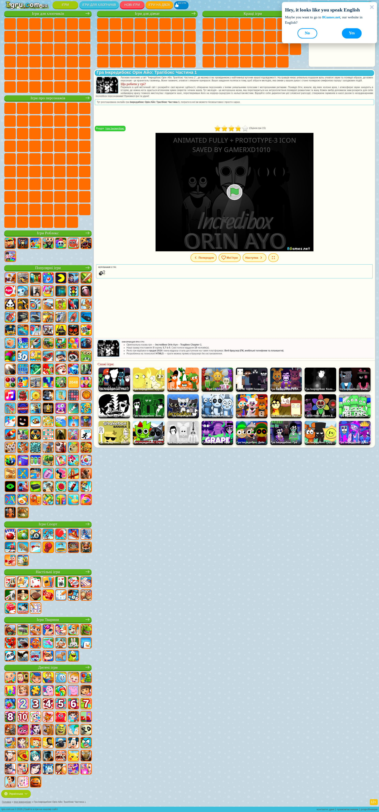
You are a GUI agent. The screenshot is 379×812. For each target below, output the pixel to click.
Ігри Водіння (72, 74)
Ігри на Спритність (270, 24)
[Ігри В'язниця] (10, 513)
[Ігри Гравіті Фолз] (10, 756)
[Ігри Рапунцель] (23, 691)
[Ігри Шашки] (35, 595)
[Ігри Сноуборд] (73, 535)
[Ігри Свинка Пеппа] (73, 691)
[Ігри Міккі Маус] (73, 743)
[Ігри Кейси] (35, 487)
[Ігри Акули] (23, 643)
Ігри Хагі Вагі (84, 171)
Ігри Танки (47, 24)
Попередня (206, 257)
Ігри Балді (60, 171)
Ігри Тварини (48, 619)
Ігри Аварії (22, 36)
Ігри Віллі (10, 108)
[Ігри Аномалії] (10, 487)
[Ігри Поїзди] (61, 317)
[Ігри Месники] (10, 769)
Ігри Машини (10, 36)
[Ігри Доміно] (86, 582)
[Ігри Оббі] (35, 243)
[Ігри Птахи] (23, 656)
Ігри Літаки (47, 74)
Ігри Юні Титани (47, 159)
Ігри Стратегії (35, 24)
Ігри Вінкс (127, 62)
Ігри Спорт (208, 36)
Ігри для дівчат (147, 13)
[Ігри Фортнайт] (48, 330)
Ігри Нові (208, 24)
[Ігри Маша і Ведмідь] (23, 678)
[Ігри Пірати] (73, 356)
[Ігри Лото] (86, 595)
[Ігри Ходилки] (10, 422)
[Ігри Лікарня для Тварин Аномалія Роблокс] (86, 243)
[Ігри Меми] (73, 448)
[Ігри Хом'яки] (48, 656)
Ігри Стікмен (47, 36)
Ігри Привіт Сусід (22, 184)
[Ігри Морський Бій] (23, 330)
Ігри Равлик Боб (84, 108)
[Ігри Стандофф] (86, 474)
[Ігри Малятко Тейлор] (73, 717)
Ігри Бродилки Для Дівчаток (177, 24)
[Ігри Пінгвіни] (86, 643)
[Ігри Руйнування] (35, 396)
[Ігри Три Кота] (48, 717)
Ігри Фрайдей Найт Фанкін (47, 197)
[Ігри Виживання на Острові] (48, 487)
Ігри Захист (233, 62)
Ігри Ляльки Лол (177, 62)
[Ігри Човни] (73, 317)
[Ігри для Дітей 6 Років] (73, 704)
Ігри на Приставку (283, 62)
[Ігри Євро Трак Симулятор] (48, 396)
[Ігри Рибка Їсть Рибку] (73, 461)
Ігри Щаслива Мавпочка (22, 159)
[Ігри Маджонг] (23, 582)
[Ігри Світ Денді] (61, 243)
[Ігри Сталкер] (35, 435)
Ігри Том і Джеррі (35, 159)
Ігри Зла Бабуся (47, 121)
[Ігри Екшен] (10, 278)
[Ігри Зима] (61, 422)
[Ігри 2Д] (35, 356)
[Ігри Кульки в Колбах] (35, 461)
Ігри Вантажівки (60, 36)
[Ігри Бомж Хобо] (48, 743)
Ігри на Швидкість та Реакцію (245, 49)
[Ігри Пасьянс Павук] (61, 582)
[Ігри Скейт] (23, 548)
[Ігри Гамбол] (86, 743)
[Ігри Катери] (48, 356)
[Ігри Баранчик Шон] (61, 743)
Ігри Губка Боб (22, 108)
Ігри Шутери (60, 62)
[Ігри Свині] (23, 630)
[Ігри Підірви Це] (23, 291)
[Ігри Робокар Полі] (48, 769)
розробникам (369, 809)
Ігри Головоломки (283, 49)
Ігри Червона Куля (10, 121)
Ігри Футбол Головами (60, 74)
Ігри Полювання (10, 74)
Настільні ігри (48, 571)
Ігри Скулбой (35, 184)
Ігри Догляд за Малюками (177, 49)
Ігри (65, 5)
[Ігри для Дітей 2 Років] (23, 704)
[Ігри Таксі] (48, 317)
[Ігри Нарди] (48, 595)
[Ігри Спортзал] (10, 561)
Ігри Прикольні (220, 49)
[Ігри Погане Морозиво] (10, 304)
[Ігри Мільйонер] (23, 409)
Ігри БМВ (35, 87)
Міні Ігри (233, 49)
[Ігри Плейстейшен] (23, 448)
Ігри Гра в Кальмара (35, 171)
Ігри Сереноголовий (84, 159)
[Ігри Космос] (73, 304)
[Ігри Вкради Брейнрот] (48, 243)
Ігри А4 (47, 171)
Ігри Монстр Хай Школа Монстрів (165, 24)
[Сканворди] (48, 435)
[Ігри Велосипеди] (48, 535)
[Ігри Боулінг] (10, 535)
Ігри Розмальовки (190, 24)
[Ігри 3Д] (23, 356)
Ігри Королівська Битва (72, 24)
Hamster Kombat (84, 197)
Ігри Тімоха (60, 209)
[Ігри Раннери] (35, 409)
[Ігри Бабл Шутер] (73, 422)
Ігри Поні (103, 24)
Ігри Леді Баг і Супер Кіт (35, 121)
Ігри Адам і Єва (72, 146)
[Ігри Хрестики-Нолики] (35, 608)
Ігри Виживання (60, 49)
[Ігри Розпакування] (86, 500)
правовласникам (347, 809)
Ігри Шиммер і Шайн (10, 159)
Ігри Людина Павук (35, 146)
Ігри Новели (190, 36)
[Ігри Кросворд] (23, 343)
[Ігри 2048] (73, 382)
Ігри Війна (84, 74)
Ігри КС (22, 87)
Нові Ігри (132, 5)
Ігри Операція (127, 49)
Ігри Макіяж (140, 49)
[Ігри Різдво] (86, 678)
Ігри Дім (165, 62)
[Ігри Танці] (73, 769)
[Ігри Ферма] (48, 369)
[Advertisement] (234, 115)
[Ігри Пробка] (48, 500)
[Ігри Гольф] (23, 535)
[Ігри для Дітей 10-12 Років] (23, 717)
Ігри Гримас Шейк (72, 197)
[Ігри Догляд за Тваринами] (61, 630)
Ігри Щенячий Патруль (35, 108)
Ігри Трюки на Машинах (258, 49)
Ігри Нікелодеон (245, 62)
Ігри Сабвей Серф (72, 121)
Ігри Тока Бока (60, 184)
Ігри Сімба (84, 184)
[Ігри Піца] (23, 756)
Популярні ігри (48, 267)
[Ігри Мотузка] (10, 500)
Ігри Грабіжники (72, 49)
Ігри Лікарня (103, 49)
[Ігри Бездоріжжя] (23, 317)
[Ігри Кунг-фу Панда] (86, 730)
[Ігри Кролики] (35, 656)
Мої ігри (232, 257)
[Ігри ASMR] (48, 474)
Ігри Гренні (72, 171)
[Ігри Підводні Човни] (86, 317)
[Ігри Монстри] (61, 409)
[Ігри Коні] (10, 630)
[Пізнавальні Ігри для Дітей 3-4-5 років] (48, 678)
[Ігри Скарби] (86, 382)
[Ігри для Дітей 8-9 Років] (10, 717)
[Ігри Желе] (35, 500)
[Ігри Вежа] (86, 422)
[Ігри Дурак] (10, 582)
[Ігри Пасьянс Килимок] (10, 595)
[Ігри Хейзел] (73, 678)
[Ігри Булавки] (23, 500)
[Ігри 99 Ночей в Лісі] (23, 243)
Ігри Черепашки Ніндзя (84, 146)
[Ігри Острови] (48, 461)
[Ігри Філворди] (73, 396)
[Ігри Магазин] (86, 769)
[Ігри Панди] (10, 656)
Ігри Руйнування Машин (72, 87)
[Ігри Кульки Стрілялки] (48, 278)
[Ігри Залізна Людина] (86, 756)
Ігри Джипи (22, 74)
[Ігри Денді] (48, 409)
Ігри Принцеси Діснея (152, 49)
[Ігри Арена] (86, 304)
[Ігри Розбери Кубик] (10, 343)
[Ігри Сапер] (73, 595)
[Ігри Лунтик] (48, 691)
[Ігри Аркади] (61, 278)
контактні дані (325, 809)
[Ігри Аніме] (35, 756)
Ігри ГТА (10, 62)
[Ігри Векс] (86, 435)
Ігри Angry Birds (84, 121)
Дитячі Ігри (245, 24)
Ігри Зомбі (60, 24)
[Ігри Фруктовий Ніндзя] (86, 278)
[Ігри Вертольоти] (10, 317)
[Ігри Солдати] (61, 356)
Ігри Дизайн (190, 49)
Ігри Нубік (10, 184)
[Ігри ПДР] (73, 291)
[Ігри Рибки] (35, 643)
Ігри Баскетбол (220, 62)
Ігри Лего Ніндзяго (60, 108)
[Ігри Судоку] (61, 595)
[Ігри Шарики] (73, 343)
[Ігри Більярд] (35, 535)
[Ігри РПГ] (73, 278)
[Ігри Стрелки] (61, 500)
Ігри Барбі (140, 24)
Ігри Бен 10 (60, 146)
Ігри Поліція (35, 49)
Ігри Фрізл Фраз (47, 146)
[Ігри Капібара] (61, 656)
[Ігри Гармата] (10, 435)
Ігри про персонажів (48, 98)
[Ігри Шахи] (23, 595)
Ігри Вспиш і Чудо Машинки (60, 133)
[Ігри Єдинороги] (48, 630)
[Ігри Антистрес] (86, 409)
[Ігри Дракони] (10, 643)
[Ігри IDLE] (86, 487)
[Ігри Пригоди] (61, 304)
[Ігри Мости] (73, 474)
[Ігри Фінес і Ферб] (73, 730)
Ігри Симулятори (233, 24)
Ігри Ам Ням (10, 133)
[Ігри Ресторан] (61, 769)
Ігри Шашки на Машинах (84, 87)
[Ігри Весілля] (23, 769)
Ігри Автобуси (47, 62)
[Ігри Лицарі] (86, 448)
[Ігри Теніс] (61, 535)
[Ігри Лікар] (35, 330)
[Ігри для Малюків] (10, 678)
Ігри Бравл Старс (22, 171)
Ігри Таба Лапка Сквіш (140, 62)
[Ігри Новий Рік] (61, 369)
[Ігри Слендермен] (86, 291)
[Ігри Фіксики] (35, 743)
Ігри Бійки (72, 36)
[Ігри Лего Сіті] (10, 330)
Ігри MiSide (84, 209)
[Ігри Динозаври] (86, 630)
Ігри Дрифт (35, 62)
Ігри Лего (60, 121)
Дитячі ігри (48, 667)
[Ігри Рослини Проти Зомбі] (61, 382)
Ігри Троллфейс (22, 121)
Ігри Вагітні (177, 36)
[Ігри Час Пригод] (10, 743)
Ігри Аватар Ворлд (72, 184)
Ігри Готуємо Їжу (152, 62)
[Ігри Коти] (35, 630)
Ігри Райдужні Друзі (47, 184)
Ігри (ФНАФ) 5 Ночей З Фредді (72, 108)
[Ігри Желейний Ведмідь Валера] (61, 717)
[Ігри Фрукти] (61, 487)
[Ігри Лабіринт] (35, 448)
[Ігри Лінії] (10, 382)
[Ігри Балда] (10, 448)
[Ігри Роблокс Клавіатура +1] (10, 257)
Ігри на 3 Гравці (295, 49)
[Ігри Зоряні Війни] (35, 369)
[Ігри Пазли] (35, 691)
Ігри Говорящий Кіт (47, 108)
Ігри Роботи (22, 49)
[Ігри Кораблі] (35, 317)
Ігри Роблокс (48, 233)
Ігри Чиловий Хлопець (72, 209)
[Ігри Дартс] (73, 548)
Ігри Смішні (220, 36)
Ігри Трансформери (22, 209)
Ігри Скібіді (60, 197)
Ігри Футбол (22, 24)
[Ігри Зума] (10, 356)
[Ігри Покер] (73, 582)
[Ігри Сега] (23, 369)
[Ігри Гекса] (61, 474)
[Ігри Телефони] (61, 461)
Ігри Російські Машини (22, 62)
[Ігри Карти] (35, 582)
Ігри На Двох (258, 24)
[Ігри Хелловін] (73, 330)
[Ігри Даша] (86, 691)
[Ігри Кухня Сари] (23, 743)
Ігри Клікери (270, 36)
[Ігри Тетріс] (48, 382)
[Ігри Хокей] (10, 548)
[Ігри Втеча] (35, 291)
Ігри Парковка (10, 24)
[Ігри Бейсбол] (23, 561)
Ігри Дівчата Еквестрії (115, 24)
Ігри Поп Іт (208, 49)
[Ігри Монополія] (23, 608)
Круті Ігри (208, 62)
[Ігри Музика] (10, 396)
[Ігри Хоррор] (23, 422)
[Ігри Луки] (35, 304)
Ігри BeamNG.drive (60, 87)
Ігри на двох (159, 5)
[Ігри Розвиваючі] (35, 678)
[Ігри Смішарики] (61, 678)
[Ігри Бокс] (48, 548)
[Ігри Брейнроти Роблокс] (73, 243)
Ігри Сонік (72, 133)
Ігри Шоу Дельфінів (22, 133)
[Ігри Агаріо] (10, 291)
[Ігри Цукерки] (61, 691)
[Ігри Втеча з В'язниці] (35, 474)
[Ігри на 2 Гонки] (48, 304)
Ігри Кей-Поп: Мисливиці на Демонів (72, 222)
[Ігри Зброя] (10, 369)
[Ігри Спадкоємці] (35, 769)
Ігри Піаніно (115, 62)
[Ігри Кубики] (86, 330)
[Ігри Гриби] (23, 513)
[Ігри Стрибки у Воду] (35, 548)
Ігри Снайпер (10, 49)
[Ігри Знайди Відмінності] (86, 717)
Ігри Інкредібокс (47, 209)
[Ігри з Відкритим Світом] (35, 382)
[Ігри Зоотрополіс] (10, 730)
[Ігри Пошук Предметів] (86, 369)
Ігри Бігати (72, 62)
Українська (16, 793)
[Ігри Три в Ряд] (73, 369)
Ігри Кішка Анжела (103, 36)
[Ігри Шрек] (61, 730)
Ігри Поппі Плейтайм (60, 222)
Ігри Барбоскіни (84, 133)
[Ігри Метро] (86, 343)
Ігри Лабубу (47, 222)
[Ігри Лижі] (86, 535)
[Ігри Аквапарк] (48, 291)
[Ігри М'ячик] (86, 396)
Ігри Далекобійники (10, 87)
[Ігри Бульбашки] (10, 704)
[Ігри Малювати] (35, 717)
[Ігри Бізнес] (61, 396)
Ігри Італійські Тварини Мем (35, 222)
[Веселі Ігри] (35, 782)
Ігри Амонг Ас (10, 171)
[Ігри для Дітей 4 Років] (48, 704)
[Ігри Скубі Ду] (48, 730)
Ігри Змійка (270, 49)
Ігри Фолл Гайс (72, 159)
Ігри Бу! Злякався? (10, 222)
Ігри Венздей (22, 197)
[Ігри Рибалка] (35, 343)
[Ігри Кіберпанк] (61, 330)
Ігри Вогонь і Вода (127, 24)
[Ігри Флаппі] (35, 422)
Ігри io (233, 36)
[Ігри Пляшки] (73, 487)
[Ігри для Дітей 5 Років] (61, 704)
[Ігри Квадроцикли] (23, 435)
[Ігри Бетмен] (48, 756)
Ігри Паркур (35, 74)
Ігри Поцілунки (152, 36)
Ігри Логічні (258, 36)
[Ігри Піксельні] (61, 343)
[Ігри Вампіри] (61, 448)
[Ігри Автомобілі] (23, 278)
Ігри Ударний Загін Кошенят (10, 146)
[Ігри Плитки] (86, 461)
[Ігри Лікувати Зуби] (61, 756)
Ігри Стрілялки (84, 62)
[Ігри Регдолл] (23, 474)
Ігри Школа (258, 62)
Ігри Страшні (245, 36)
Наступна (251, 257)
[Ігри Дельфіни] (48, 643)
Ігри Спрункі (35, 209)
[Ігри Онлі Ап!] (48, 448)
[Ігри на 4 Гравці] (35, 278)
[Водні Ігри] (73, 500)
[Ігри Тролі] (23, 730)
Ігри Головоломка (10, 197)
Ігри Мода (165, 49)
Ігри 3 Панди (35, 133)
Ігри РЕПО (22, 222)
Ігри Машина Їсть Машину (84, 49)
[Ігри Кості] (10, 608)
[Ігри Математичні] (10, 691)
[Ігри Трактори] (48, 343)
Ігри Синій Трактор (60, 159)
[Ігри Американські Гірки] (10, 409)
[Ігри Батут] (61, 548)
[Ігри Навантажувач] (23, 304)
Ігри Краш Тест (47, 87)
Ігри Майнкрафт (84, 24)
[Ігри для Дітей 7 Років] (86, 704)
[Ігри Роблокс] (10, 243)
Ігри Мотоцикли (35, 36)
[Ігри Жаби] (73, 656)
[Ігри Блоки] (23, 382)
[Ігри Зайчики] (73, 643)
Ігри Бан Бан (35, 197)
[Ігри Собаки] (73, 630)
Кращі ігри (253, 13)
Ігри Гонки (84, 36)
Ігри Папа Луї (165, 36)
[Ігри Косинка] (48, 582)
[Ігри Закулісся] (61, 435)
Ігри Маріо (22, 146)
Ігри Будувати (270, 62)
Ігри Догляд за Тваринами (190, 62)
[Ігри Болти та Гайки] (10, 474)
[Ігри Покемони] (73, 756)
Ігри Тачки (47, 133)
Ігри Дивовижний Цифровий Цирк (10, 209)
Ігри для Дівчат (220, 24)
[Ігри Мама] (10, 782)
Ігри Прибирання (103, 62)
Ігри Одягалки (127, 36)
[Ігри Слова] (48, 422)
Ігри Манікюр (115, 49)
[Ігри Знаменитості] (23, 782)
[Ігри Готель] (23, 487)
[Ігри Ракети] (73, 409)
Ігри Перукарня (140, 36)
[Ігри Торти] (23, 396)
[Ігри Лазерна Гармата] (86, 356)
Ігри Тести (152, 24)
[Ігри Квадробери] (86, 548)
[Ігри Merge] (10, 461)
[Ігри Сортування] (23, 461)
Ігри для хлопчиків (99, 5)
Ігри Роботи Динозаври (47, 49)
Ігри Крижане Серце (115, 36)
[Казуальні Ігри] (73, 435)
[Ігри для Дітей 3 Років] (35, 704)
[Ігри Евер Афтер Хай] (35, 730)
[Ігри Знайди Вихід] (61, 291)
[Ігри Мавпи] (61, 643)
